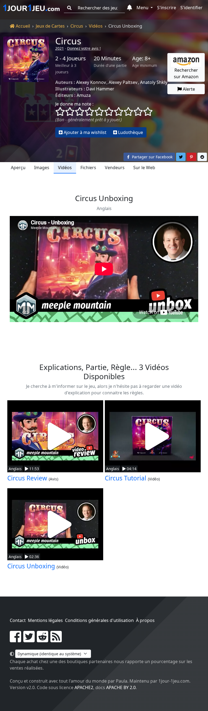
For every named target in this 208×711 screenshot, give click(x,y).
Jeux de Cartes (50, 26)
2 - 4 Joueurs (70, 58)
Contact (18, 620)
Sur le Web (144, 168)
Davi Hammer (100, 89)
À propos (145, 620)
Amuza (84, 95)
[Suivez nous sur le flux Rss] (56, 640)
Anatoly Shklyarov (158, 82)
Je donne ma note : (74, 104)
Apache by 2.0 (121, 687)
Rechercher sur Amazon (186, 73)
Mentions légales (45, 620)
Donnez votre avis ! (84, 48)
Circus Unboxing (31, 566)
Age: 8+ (141, 58)
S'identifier (191, 8)
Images (41, 168)
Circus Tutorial (125, 478)
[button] (129, 8)
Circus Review (27, 478)
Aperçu (18, 168)
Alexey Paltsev (123, 82)
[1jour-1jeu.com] (31, 8)
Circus (76, 26)
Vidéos (96, 26)
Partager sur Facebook (152, 156)
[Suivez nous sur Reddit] (42, 640)
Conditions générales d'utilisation (99, 620)
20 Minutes (107, 58)
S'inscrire (166, 8)
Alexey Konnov (91, 82)
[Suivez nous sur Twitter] (29, 640)
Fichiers (88, 168)
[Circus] (26, 87)
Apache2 (83, 687)
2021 (59, 48)
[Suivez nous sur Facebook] (15, 640)
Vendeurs (115, 168)
